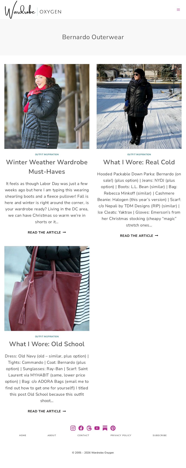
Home (22, 435)
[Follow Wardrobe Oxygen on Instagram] (73, 428)
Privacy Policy (121, 435)
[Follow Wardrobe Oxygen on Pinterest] (113, 428)
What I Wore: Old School (47, 344)
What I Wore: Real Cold (139, 162)
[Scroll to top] (178, 454)
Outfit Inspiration (47, 154)
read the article (47, 232)
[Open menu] (178, 9)
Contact (83, 435)
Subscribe (160, 435)
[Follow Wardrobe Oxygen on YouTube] (97, 428)
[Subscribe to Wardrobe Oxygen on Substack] (105, 428)
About (52, 435)
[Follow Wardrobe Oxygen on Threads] (89, 428)
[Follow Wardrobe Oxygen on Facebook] (81, 428)
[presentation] (46, 106)
